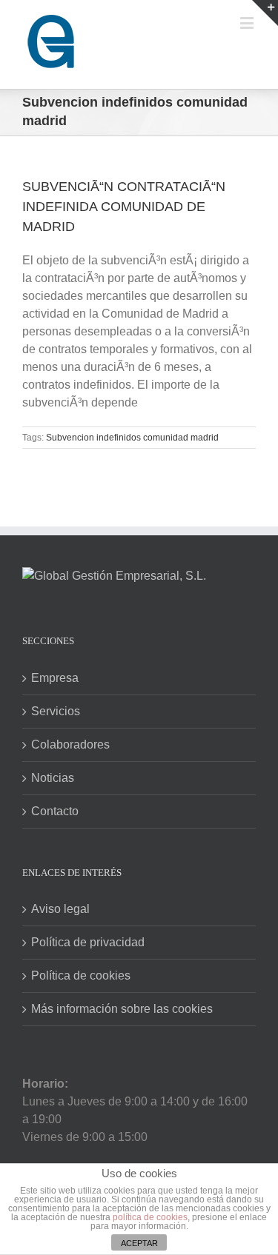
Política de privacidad (88, 942)
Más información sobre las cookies (122, 1009)
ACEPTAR (139, 1243)
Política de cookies (80, 975)
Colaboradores (70, 744)
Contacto (55, 811)
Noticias (52, 778)
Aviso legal (60, 909)
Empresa (55, 678)
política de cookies (150, 1217)
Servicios (55, 711)
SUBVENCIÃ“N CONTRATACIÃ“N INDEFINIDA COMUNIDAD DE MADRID (123, 206)
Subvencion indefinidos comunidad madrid (132, 437)
